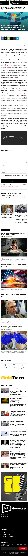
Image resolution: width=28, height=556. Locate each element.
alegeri (19, 193)
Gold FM (7, 7)
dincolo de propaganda (7, 197)
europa (19, 197)
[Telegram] (17, 38)
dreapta (15, 197)
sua (23, 197)
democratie (15, 195)
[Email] (11, 38)
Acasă (2, 7)
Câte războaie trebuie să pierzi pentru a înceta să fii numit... (14, 265)
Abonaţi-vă (23, 548)
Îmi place (5, 364)
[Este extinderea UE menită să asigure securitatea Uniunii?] (14, 340)
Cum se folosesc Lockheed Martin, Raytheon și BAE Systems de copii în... (13, 233)
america (3, 195)
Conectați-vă (14, 364)
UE (2, 198)
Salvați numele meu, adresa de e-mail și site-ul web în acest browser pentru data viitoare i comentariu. (14, 176)
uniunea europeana (8, 198)
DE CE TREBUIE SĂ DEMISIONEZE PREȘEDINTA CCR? (14, 295)
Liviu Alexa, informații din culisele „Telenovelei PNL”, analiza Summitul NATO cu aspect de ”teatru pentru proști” (17, 424)
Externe (3, 255)
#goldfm (9, 193)
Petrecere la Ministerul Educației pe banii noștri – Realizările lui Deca (7, 216)
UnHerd (25, 93)
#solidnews (14, 193)
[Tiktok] (5, 516)
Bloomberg (9, 195)
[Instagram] (3, 516)
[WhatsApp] (8, 38)
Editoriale (3, 317)
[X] (5, 38)
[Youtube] (7, 516)
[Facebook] (2, 38)
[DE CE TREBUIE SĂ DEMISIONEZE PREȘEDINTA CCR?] (14, 309)
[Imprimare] (14, 38)
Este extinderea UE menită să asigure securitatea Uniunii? (11, 327)
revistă (6, 65)
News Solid (3, 236)
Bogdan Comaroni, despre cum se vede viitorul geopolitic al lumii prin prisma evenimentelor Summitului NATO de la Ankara (18, 434)
